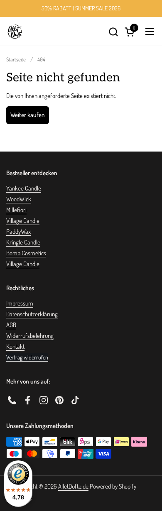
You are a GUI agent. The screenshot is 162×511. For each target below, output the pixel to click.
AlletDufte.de (73, 486)
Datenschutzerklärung (32, 314)
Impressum (19, 303)
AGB (11, 325)
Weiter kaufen (27, 115)
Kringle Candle (23, 242)
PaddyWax (18, 231)
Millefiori (16, 210)
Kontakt (15, 346)
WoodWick (18, 199)
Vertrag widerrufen (27, 357)
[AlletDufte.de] (14, 31)
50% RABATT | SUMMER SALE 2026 (81, 8)
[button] (113, 32)
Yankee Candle (23, 188)
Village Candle (22, 221)
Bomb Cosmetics (26, 253)
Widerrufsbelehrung (30, 336)
